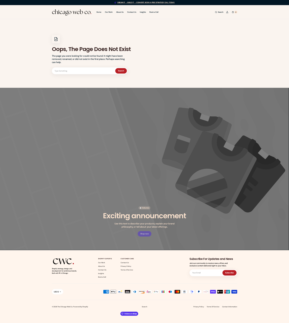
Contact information (229, 307)
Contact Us (102, 270)
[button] (219, 12)
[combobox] (90, 70)
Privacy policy (198, 307)
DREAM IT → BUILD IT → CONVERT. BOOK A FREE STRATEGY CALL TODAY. (146, 2)
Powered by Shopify (80, 307)
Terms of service (213, 307)
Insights (101, 273)
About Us (101, 266)
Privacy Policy (126, 266)
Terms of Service (127, 270)
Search (121, 71)
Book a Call (102, 277)
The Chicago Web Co (64, 307)
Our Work (101, 263)
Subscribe (229, 273)
